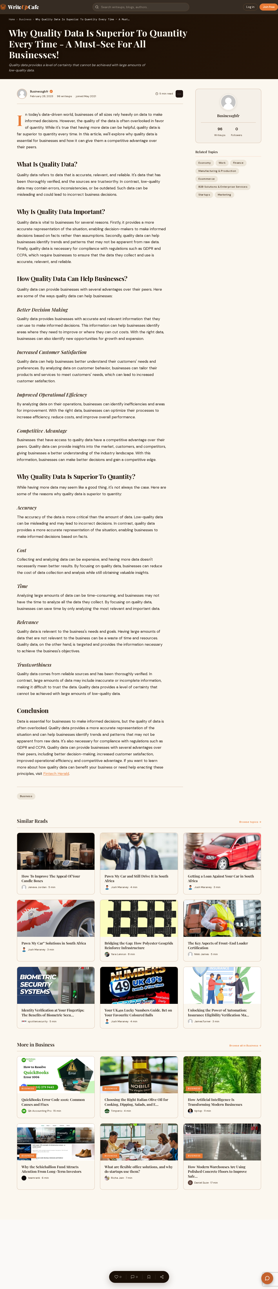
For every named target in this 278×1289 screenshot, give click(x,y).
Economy (204, 163)
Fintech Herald (56, 773)
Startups (204, 194)
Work (222, 163)
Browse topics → (250, 822)
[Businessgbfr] (22, 94)
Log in (250, 7)
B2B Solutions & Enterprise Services (223, 186)
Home (12, 19)
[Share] (161, 1277)
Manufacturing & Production (217, 170)
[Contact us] (267, 1278)
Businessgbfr (39, 91)
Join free (269, 7)
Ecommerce (206, 178)
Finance (238, 163)
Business (25, 19)
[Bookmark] (148, 1277)
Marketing (224, 194)
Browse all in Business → (245, 1045)
